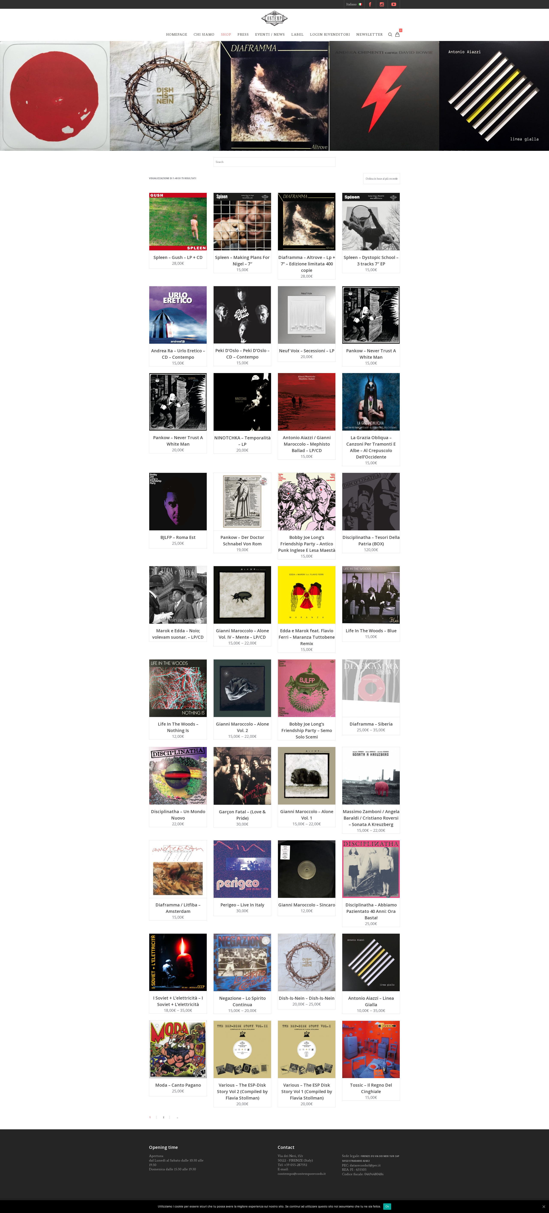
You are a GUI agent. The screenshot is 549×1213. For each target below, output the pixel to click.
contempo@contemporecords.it (302, 1174)
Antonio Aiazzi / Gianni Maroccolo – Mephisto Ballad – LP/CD (307, 444)
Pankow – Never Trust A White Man (371, 354)
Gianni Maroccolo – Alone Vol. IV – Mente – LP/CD (242, 634)
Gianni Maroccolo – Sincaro (306, 905)
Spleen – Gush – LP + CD (178, 257)
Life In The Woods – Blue (371, 631)
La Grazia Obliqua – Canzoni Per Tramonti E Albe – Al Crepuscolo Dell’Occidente (371, 447)
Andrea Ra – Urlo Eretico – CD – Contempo (178, 354)
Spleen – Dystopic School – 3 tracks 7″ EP (371, 260)
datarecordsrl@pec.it (365, 1165)
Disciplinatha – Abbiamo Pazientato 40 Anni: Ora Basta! (371, 911)
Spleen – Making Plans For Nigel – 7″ (242, 260)
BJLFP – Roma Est (178, 537)
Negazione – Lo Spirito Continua (242, 1001)
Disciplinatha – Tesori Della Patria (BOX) (371, 540)
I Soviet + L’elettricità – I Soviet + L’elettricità (178, 1001)
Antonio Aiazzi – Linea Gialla (371, 1001)
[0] (397, 34)
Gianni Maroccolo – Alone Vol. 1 (306, 815)
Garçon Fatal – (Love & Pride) (242, 815)
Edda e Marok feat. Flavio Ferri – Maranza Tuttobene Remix (307, 637)
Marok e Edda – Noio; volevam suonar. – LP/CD (178, 634)
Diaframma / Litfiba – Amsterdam (178, 908)
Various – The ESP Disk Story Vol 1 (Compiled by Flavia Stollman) (306, 1091)
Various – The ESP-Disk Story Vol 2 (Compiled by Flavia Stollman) (242, 1091)
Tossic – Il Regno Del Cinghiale (371, 1088)
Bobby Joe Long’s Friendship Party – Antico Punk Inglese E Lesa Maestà (306, 543)
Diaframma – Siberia (371, 724)
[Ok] (543, 1206)
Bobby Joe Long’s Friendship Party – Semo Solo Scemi (306, 730)
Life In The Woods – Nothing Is (178, 727)
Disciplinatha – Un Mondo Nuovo (178, 815)
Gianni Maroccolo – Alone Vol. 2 (242, 727)
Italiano (351, 4)
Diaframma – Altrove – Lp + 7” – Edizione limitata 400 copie (306, 263)
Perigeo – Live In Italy (242, 905)
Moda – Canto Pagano (178, 1085)
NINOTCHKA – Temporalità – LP (242, 441)
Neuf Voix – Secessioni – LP (306, 351)
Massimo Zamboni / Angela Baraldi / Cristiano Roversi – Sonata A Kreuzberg (371, 818)
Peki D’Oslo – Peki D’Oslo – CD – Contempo (242, 354)
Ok (387, 1206)
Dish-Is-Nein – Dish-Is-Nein (307, 998)
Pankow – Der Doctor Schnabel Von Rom (242, 540)
